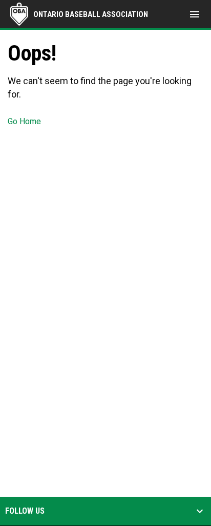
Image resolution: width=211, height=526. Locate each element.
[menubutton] (194, 14)
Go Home (24, 121)
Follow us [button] (25, 511)
